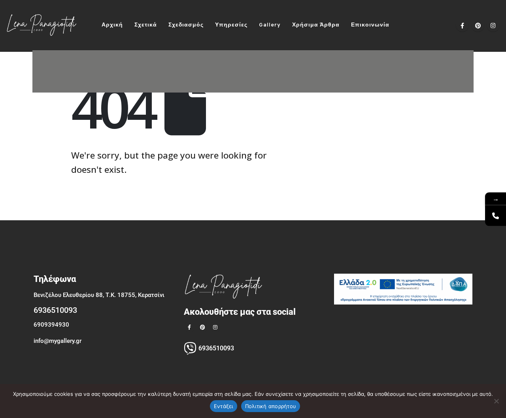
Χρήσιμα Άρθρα (316, 25)
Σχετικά (145, 25)
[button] (405, 25)
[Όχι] (496, 401)
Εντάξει (223, 406)
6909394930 (51, 324)
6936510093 (55, 310)
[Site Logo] (41, 25)
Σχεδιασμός (186, 25)
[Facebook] (462, 25)
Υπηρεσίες (231, 25)
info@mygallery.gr (57, 340)
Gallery (270, 25)
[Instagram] (493, 25)
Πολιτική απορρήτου (270, 406)
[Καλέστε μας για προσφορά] (495, 215)
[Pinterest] (477, 25)
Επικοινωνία (370, 25)
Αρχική (112, 25)
